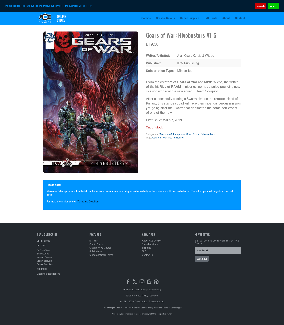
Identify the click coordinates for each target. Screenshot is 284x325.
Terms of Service (170, 308)
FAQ (144, 251)
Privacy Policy (154, 289)
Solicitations (95, 251)
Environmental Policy (137, 295)
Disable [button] (261, 6)
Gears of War (159, 137)
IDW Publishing (176, 137)
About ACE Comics (152, 240)
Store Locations (150, 244)
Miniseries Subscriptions (172, 134)
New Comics (43, 250)
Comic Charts (96, 244)
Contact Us (147, 255)
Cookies (154, 295)
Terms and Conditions (88, 201)
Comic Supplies (45, 264)
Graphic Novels (44, 261)
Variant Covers (44, 257)
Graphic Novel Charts (100, 247)
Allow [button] (273, 6)
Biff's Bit (93, 240)
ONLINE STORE (43, 240)
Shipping (146, 247)
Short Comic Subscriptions (200, 134)
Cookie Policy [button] (85, 6)
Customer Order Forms (101, 255)
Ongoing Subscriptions (48, 274)
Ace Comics (58, 18)
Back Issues (43, 253)
